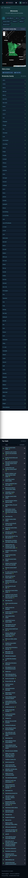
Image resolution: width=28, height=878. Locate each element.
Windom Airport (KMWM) (11, 750)
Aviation (15, 21)
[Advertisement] (14, 425)
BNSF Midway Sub (9, 859)
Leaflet (16, 66)
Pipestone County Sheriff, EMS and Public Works (11, 855)
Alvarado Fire (8, 814)
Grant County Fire (9, 762)
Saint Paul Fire (8, 516)
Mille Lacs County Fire (10, 827)
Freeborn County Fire (10, 759)
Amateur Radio (6, 21)
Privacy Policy (5, 875)
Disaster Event (6, 24)
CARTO (23, 66)
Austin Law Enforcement (11, 603)
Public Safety (9, 18)
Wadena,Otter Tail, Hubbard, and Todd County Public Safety (10, 546)
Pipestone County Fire (10, 851)
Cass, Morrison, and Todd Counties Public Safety (10, 734)
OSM (20, 66)
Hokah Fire (8, 671)
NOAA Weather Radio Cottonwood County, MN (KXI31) (11, 746)
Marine (21, 21)
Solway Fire (8, 718)
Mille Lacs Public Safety (11, 639)
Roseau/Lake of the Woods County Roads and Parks (10, 803)
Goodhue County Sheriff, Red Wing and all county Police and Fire (11, 596)
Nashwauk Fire (9, 790)
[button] (4, 33)
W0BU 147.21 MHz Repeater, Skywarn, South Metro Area (10, 755)
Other (22, 18)
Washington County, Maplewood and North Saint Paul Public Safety (11, 510)
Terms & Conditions (14, 873)
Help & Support (5, 873)
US (2, 7)
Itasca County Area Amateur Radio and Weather (10, 786)
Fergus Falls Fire (9, 681)
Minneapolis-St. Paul (8, 72)
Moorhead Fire (9, 738)
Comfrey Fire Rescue (10, 725)
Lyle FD (7, 834)
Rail (17, 18)
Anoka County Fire (9, 707)
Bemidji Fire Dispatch (10, 656)
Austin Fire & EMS (9, 678)
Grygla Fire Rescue (10, 817)
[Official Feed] (14, 681)
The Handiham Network (11, 777)
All (3, 18)
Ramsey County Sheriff (11, 567)
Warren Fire (8, 820)
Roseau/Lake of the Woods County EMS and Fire (11, 582)
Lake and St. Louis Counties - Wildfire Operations (10, 797)
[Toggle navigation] (2, 2)
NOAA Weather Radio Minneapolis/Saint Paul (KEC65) (11, 702)
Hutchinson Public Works (11, 807)
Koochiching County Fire (11, 793)
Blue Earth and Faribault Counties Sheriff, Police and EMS (11, 463)
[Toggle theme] (16, 2)
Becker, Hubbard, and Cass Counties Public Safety (10, 475)
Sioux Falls (18, 72)
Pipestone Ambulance (10, 848)
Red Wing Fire (8, 600)
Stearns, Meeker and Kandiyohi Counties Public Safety (10, 634)
